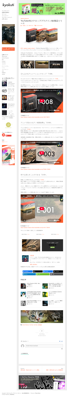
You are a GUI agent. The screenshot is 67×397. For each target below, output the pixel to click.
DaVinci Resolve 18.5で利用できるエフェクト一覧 (11, 106)
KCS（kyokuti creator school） (28, 48)
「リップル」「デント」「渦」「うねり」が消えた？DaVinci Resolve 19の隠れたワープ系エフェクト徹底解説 (8, 114)
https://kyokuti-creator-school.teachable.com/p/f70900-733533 (35, 169)
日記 (3, 71)
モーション (4, 14)
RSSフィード (4, 141)
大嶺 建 (23, 25)
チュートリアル (5, 66)
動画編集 (40, 324)
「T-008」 (56, 78)
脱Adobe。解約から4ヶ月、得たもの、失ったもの (11, 91)
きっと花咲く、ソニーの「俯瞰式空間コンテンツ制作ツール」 (55, 301)
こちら (28, 234)
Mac (3, 59)
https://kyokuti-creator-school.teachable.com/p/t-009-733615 (35, 117)
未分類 (3, 74)
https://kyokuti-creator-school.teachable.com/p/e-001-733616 (35, 227)
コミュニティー (5, 15)
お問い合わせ (4, 19)
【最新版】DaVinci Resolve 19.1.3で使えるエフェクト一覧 (11, 84)
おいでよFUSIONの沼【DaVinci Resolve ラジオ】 (55, 292)
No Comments (39, 25)
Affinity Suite (4, 56)
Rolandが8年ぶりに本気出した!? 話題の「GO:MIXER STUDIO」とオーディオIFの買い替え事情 (55, 285)
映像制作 (4, 72)
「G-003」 (28, 129)
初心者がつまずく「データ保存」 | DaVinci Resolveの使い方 (8, 98)
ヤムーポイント (5, 69)
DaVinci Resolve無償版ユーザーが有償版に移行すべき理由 (34, 301)
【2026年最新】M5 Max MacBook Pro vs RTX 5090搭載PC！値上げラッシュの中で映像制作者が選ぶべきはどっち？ (34, 294)
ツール (3, 67)
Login (61, 341)
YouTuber (36, 324)
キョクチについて (5, 10)
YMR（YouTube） (33, 264)
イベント (4, 64)
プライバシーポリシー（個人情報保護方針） (21, 393)
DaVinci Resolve (25, 18)
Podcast (3, 61)
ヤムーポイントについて (7, 17)
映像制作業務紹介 (5, 12)
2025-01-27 (30, 25)
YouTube (31, 324)
